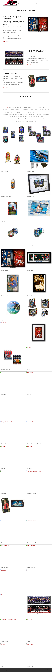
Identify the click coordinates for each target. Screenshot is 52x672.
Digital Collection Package (6, 320)
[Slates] (13, 604)
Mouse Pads (3, 468)
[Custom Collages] (13, 258)
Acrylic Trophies (4, 171)
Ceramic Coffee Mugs (31, 245)
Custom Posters (4, 295)
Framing (29, 344)
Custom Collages (4, 270)
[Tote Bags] (39, 629)
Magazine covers (30, 419)
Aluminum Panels (30, 171)
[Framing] (39, 332)
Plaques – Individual (31, 542)
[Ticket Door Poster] (13, 629)
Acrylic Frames (30, 146)
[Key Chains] (39, 382)
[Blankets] (39, 208)
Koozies (3, 419)
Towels (2, 666)
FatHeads (3, 344)
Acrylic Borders (4, 146)
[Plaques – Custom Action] (13, 530)
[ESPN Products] (39, 307)
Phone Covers (4, 518)
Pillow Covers (30, 518)
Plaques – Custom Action (6, 542)
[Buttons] (13, 233)
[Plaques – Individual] (39, 530)
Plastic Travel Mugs (31, 567)
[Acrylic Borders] (13, 134)
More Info (6, 41)
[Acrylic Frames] (39, 134)
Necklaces (29, 468)
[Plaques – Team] (13, 555)
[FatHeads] (13, 332)
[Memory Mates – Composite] (13, 431)
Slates (2, 616)
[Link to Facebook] (46, 670)
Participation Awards (31, 493)
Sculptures (3, 592)
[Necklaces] (39, 456)
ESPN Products (30, 320)
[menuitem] (15, 3)
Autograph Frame (30, 196)
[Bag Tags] (13, 208)
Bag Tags (3, 221)
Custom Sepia (30, 295)
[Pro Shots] (10, 3)
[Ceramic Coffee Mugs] (39, 233)
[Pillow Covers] (39, 505)
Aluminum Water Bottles (6, 196)
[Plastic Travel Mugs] (39, 555)
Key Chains (29, 394)
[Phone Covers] (13, 505)
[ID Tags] (39, 357)
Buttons (3, 245)
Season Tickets (30, 592)
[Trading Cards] (39, 653)
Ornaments (3, 493)
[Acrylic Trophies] (13, 159)
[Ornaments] (13, 480)
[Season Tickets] (39, 579)
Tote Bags (29, 641)
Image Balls (3, 394)
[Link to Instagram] (48, 670)
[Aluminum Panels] (39, 159)
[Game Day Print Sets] (13, 357)
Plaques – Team (4, 567)
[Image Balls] (13, 382)
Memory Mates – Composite (7, 443)
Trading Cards (30, 666)
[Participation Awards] (39, 480)
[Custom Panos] (39, 258)
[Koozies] (13, 406)
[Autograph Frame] (39, 184)
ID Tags (28, 369)
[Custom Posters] (13, 283)
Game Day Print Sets (5, 369)
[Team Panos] (39, 604)
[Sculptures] (13, 579)
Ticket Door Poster (5, 641)
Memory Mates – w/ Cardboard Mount (35, 443)
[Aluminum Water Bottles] (13, 184)
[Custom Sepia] (39, 283)
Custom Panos (30, 270)
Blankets (29, 221)
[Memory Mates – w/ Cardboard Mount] (39, 431)
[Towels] (13, 653)
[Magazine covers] (39, 406)
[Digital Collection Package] (13, 307)
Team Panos (29, 616)
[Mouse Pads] (13, 456)
